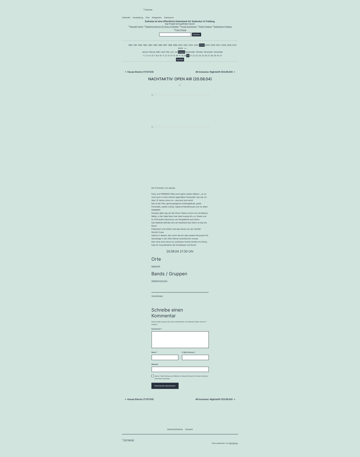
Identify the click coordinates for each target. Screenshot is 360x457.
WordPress (233, 443)
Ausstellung (138, 17)
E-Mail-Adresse (189, 352)
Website (154, 364)
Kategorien (157, 17)
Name (154, 352)
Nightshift (155, 266)
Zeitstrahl (126, 17)
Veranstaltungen (157, 296)
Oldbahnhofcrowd (159, 281)
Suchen (180, 59)
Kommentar (156, 329)
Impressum (169, 17)
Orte (148, 17)
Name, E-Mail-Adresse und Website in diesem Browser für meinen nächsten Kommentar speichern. (181, 377)
